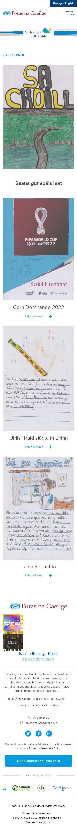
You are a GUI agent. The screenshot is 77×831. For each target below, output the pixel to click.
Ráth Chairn (58, 699)
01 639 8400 (41, 718)
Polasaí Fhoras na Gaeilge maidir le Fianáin (36, 817)
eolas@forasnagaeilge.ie (41, 723)
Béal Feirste (40, 699)
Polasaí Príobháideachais (36, 813)
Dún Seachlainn (27, 705)
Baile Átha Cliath (19, 699)
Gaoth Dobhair (50, 705)
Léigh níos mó (34, 316)
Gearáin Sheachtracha (38, 822)
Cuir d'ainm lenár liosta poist (38, 761)
